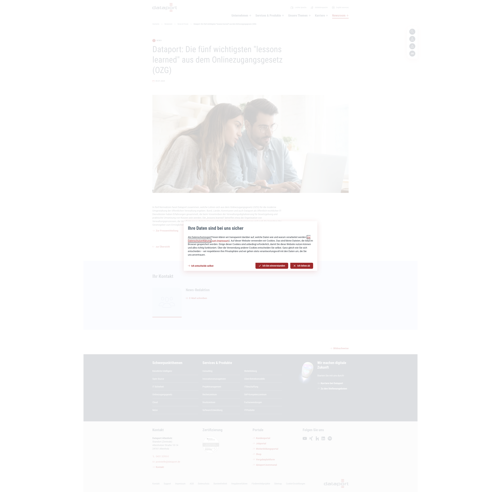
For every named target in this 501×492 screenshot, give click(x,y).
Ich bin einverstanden (274, 265)
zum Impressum (220, 240)
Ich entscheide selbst (202, 265)
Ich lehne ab (303, 265)
